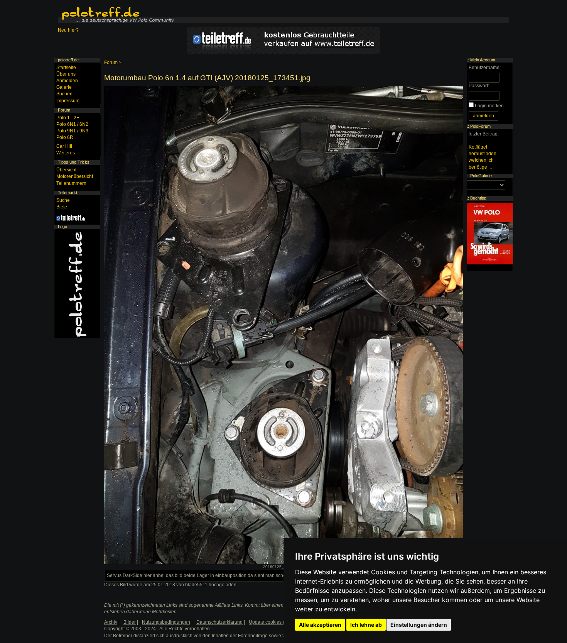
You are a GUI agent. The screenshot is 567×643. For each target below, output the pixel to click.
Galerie (64, 87)
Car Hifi (64, 146)
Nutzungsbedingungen (166, 622)
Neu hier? (68, 30)
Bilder (129, 622)
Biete (61, 207)
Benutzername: (485, 67)
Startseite (66, 67)
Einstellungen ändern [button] (418, 624)
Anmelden (67, 80)
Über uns (66, 74)
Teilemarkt (67, 192)
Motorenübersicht (74, 176)
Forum (111, 62)
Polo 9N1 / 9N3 (72, 131)
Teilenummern (71, 183)
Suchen (64, 93)
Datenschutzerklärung (219, 622)
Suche (63, 200)
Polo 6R (64, 137)
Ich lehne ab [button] (366, 624)
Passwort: (479, 85)
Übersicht (66, 170)
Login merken (489, 105)
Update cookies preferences (278, 622)
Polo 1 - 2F (67, 117)
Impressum (67, 100)
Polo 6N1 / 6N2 (72, 124)
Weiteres (65, 153)
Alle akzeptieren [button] (320, 624)
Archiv (110, 622)
